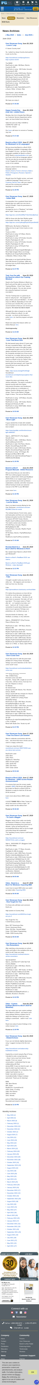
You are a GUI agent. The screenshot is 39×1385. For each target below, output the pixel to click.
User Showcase (32, 18)
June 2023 (12, 1173)
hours (10, 130)
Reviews (22, 1351)
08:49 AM (15, 893)
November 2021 (13, 1226)
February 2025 (13, 1123)
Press (3, 1344)
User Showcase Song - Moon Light (14, 419)
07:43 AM (15, 540)
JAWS (13, 786)
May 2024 (11, 1143)
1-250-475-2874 (28, 9)
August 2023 (12, 1168)
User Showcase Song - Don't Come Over (14, 654)
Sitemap (3, 1351)
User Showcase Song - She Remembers (14, 944)
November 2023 (13, 1159)
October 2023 (13, 1162)
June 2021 (12, 1240)
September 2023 (14, 1165)
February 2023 (13, 1184)
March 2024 (12, 1148)
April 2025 (11, 1118)
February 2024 (13, 1151)
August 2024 (12, 1134)
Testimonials (24, 1349)
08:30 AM (15, 937)
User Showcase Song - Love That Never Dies (14, 339)
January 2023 (13, 1187)
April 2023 (12, 1179)
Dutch (13, 171)
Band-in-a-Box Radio (26, 1344)
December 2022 (13, 1190)
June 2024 (12, 1140)
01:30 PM (15, 494)
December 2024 (13, 1126)
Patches (22, 1359)
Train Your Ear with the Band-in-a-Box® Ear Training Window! (18, 277)
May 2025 (11, 1115)
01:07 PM (15, 269)
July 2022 (11, 1204)
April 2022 (12, 1212)
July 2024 (11, 1137)
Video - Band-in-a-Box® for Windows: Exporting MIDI (19, 884)
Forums (22, 1338)
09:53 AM (15, 771)
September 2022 (14, 1198)
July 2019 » (29, 35)
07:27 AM (15, 136)
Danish (8, 171)
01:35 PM (15, 461)
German (24, 171)
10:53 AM (15, 411)
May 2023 (11, 1176)
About (3, 1338)
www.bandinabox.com (22, 155)
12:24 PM (15, 997)
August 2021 (12, 1235)
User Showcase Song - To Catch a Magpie (14, 816)
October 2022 (13, 1196)
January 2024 (13, 1154)
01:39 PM (15, 190)
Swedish (8, 175)
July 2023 (11, 1171)
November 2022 (13, 1193)
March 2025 (12, 1120)
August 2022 (12, 1201)
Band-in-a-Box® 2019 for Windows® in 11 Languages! (18, 143)
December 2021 (13, 1223)
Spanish (27, 173)
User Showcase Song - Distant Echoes (14, 1037)
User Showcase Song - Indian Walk (14, 197)
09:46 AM (15, 809)
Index (19, 35)
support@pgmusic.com (7, 1297)
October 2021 (13, 1229)
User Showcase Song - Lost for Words (14, 501)
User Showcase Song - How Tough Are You (14, 901)
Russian (21, 173)
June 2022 (12, 1207)
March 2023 (12, 1182)
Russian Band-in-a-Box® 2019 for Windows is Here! (18, 548)
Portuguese (14, 173)
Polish (7, 173)
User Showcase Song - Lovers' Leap (14, 44)
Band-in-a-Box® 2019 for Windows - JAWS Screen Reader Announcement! (19, 779)
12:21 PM (15, 568)
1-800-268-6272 (19, 9)
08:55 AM (15, 876)
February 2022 (13, 1218)
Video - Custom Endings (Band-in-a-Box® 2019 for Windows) (19, 1005)
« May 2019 (9, 35)
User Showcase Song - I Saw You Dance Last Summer (18, 734)
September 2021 (14, 1232)
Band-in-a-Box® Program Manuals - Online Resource (19, 469)
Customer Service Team (13, 182)
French (18, 171)
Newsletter (20, 18)
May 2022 (11, 1210)
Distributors (4, 1346)
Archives (11, 18)
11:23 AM (15, 332)
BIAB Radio (6, 22)
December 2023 (13, 1157)
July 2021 (11, 1237)
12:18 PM (15, 647)
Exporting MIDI (21, 890)
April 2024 (12, 1145)
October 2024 (12, 1132)
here (11, 317)
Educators (4, 1349)
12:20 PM (15, 1029)
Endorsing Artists (25, 1346)
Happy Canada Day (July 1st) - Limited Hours (15, 111)
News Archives (21, 13)
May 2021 (11, 1243)
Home (2, 13)
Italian (30, 171)
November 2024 (13, 1129)
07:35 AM (15, 104)
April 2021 (12, 1246)
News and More (10, 13)
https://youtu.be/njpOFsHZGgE (20, 371)
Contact (3, 1341)
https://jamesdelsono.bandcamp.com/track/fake (21, 589)
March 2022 (12, 1215)
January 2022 (13, 1221)
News (4, 18)
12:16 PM (15, 1104)
